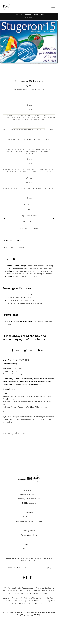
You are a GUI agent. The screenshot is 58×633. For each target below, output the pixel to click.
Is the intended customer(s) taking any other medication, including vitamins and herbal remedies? (29, 151)
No (30, 109)
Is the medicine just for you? (29, 99)
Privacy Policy (29, 531)
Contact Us (29, 513)
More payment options (29, 228)
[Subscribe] (49, 568)
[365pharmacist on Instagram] (25, 577)
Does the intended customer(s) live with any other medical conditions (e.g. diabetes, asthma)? (29, 170)
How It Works (28, 490)
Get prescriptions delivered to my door (29, 612)
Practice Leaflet (29, 517)
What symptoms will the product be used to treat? (29, 129)
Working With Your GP (29, 495)
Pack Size (29, 204)
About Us (29, 545)
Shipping (26, 89)
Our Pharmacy (29, 549)
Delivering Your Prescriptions (29, 499)
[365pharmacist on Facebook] (30, 577)
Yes (30, 105)
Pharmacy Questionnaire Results (29, 521)
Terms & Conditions (29, 535)
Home (28, 76)
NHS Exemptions (29, 503)
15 (29, 209)
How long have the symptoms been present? (29, 139)
